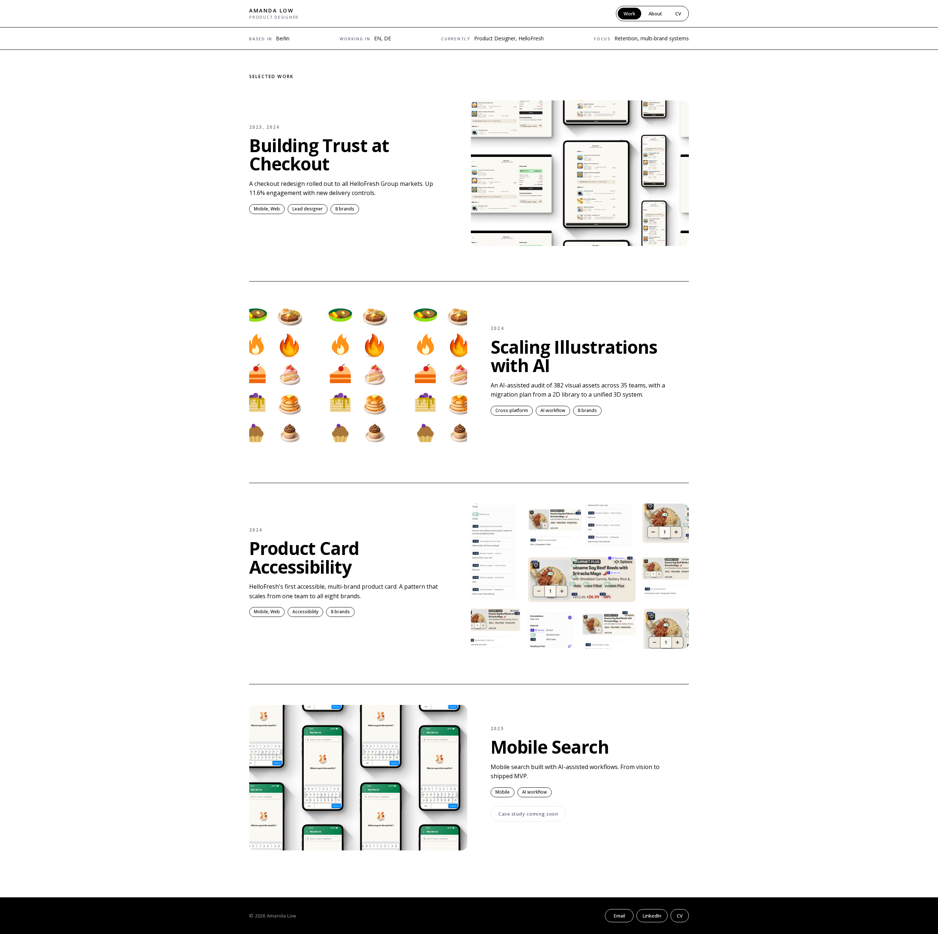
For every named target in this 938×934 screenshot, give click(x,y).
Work (629, 13)
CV (678, 13)
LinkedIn (652, 915)
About (655, 13)
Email (619, 915)
